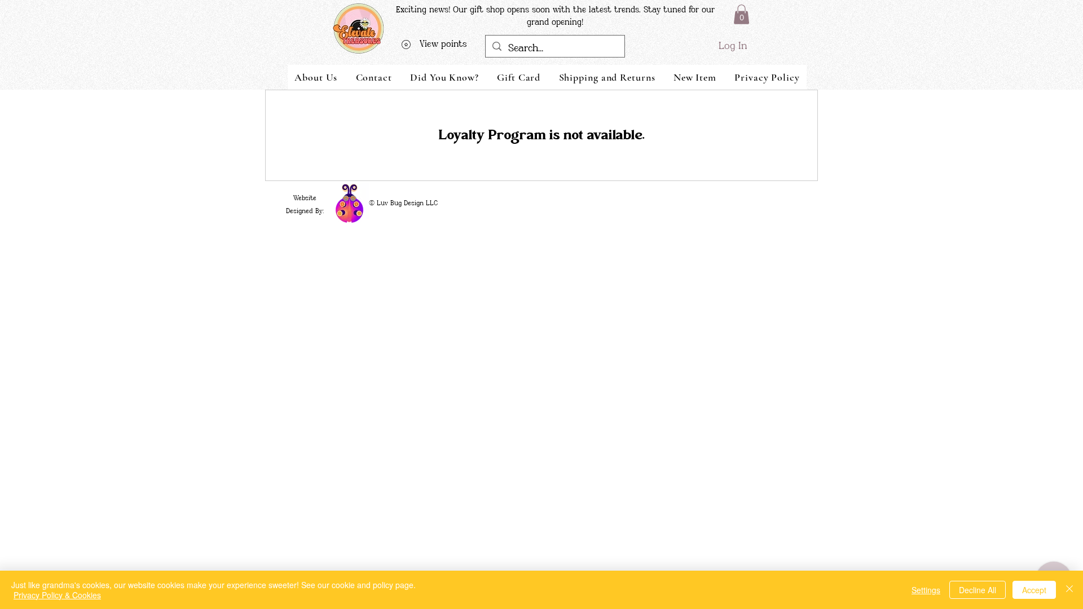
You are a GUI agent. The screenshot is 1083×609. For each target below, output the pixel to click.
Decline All (977, 589)
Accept (1034, 589)
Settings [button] (926, 589)
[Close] (1069, 590)
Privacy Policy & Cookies (57, 595)
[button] (741, 14)
